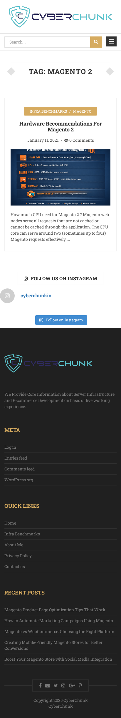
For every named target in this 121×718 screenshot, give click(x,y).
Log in (10, 447)
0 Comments (81, 140)
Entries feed (15, 458)
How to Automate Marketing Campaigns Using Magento (58, 620)
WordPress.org (18, 479)
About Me (13, 544)
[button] (111, 41)
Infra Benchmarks (48, 111)
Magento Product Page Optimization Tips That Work (54, 609)
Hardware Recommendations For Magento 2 (60, 126)
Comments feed (19, 469)
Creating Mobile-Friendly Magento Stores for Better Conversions (53, 645)
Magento (82, 111)
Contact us (14, 566)
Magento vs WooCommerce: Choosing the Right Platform (59, 631)
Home (10, 523)
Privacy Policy (18, 555)
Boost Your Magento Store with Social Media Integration (58, 659)
